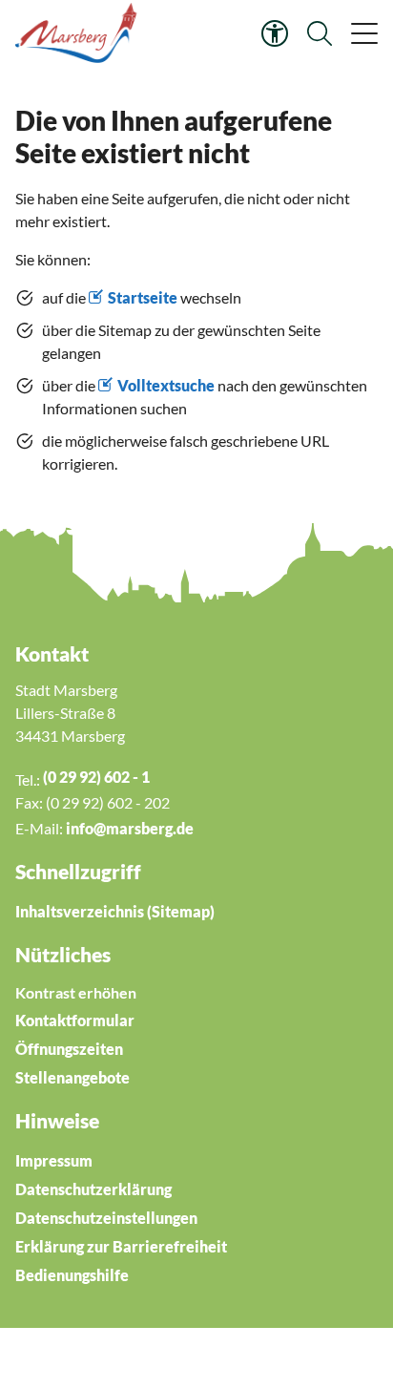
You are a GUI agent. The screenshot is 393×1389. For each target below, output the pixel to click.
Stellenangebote (72, 1077)
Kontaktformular (74, 1020)
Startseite (142, 297)
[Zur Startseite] (78, 33)
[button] (362, 33)
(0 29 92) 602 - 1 (96, 777)
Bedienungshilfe (72, 1275)
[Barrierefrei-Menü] (274, 33)
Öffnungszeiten (69, 1049)
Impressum (54, 1160)
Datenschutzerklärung (93, 1189)
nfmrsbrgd (128, 828)
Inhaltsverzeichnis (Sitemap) (115, 911)
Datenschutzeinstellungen (106, 1218)
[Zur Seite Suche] (319, 33)
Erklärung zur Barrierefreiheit (121, 1246)
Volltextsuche (166, 385)
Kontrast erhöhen (75, 992)
